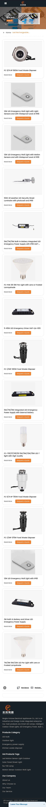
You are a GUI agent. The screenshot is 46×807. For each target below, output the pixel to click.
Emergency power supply (13, 744)
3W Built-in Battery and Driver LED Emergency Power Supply (18, 620)
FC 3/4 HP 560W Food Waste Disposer (20, 70)
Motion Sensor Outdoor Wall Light (16, 769)
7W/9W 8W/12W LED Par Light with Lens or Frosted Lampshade (22, 664)
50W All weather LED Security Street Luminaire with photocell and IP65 (19, 199)
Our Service (7, 791)
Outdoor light (8, 740)
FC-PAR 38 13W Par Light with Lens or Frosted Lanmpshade (23, 286)
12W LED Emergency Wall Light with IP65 (21, 578)
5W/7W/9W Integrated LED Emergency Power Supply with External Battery (20, 411)
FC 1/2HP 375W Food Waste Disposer (19, 537)
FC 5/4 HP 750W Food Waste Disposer (20, 496)
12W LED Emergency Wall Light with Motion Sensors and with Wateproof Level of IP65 (22, 156)
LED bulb (6, 737)
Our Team (6, 787)
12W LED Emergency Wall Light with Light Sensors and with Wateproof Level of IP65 (21, 112)
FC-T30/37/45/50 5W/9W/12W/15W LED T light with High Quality (22, 454)
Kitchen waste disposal (12, 748)
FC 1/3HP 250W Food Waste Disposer (19, 369)
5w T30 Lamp (8, 766)
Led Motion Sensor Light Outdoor (16, 758)
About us (6, 780)
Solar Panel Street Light (12, 762)
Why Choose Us (9, 784)
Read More (8, 75)
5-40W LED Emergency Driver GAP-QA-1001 (22, 328)
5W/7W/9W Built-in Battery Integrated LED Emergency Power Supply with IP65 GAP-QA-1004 (22, 244)
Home (8, 32)
